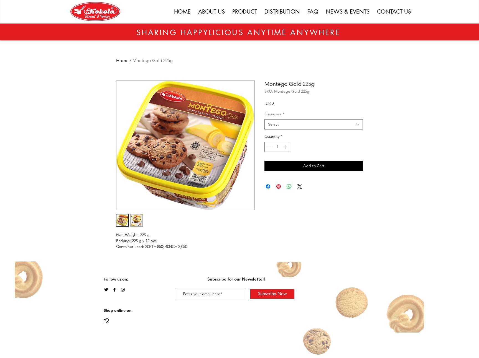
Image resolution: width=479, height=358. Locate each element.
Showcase (274, 113)
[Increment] (285, 147)
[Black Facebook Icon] (114, 289)
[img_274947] (106, 320)
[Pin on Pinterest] (278, 186)
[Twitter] (106, 289)
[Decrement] (268, 147)
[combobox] (313, 124)
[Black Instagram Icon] (122, 289)
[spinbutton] (277, 147)
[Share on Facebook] (268, 186)
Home (122, 60)
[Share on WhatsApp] (289, 186)
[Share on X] (299, 186)
